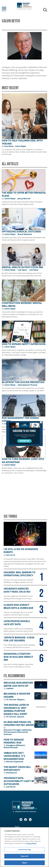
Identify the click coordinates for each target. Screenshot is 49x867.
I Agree (24, 863)
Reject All (24, 856)
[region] (24, 847)
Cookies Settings (24, 849)
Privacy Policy (31, 843)
